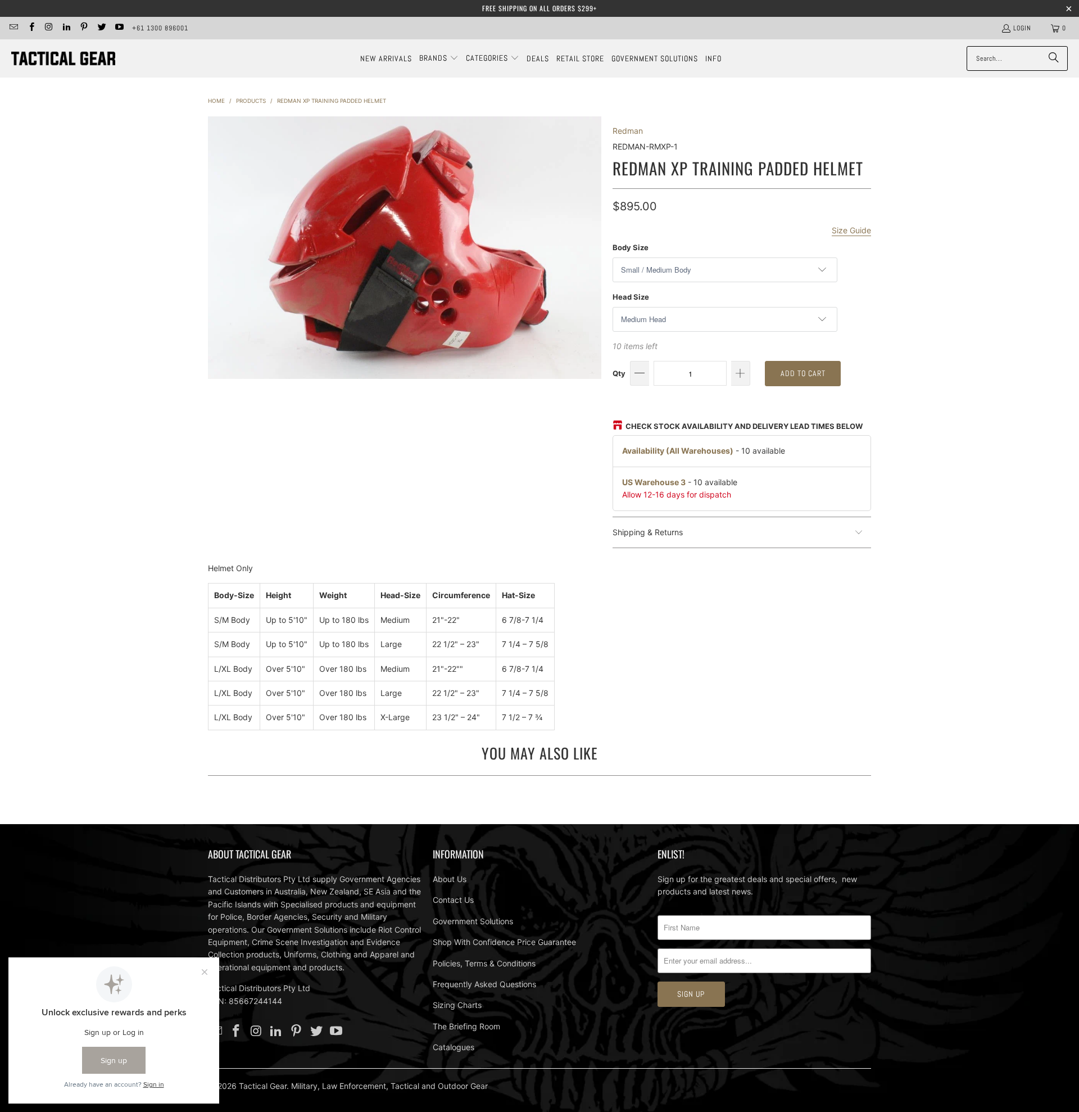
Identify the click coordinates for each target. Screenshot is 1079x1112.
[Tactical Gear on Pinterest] (83, 28)
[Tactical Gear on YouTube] (119, 28)
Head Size (631, 296)
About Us (449, 879)
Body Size (631, 247)
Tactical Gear (263, 1086)
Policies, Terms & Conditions (484, 963)
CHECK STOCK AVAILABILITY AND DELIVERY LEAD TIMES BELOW (744, 426)
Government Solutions (473, 921)
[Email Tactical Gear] (13, 28)
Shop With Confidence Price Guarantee (504, 942)
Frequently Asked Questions (484, 984)
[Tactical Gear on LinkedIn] (66, 28)
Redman (628, 130)
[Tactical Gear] (63, 58)
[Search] (1054, 58)
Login (1022, 28)
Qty (619, 373)
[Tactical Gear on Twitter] (101, 28)
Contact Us (453, 900)
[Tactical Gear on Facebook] (30, 28)
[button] (439, 58)
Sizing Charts (457, 1005)
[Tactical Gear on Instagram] (48, 28)
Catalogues (453, 1047)
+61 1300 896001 (160, 28)
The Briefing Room (466, 1026)
